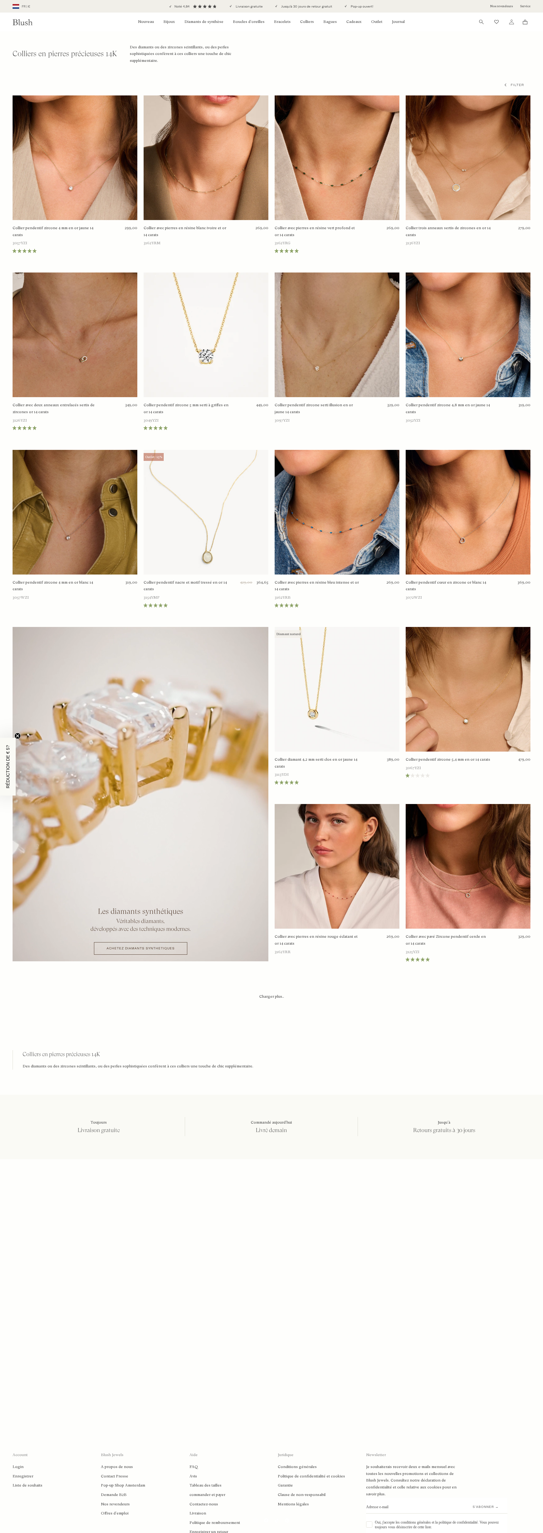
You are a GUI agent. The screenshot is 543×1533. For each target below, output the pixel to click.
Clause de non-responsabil (302, 1495)
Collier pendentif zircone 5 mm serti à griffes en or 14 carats (186, 408)
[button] (8, 767)
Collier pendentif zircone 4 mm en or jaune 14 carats (53, 231)
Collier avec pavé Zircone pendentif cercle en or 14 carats (446, 940)
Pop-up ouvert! (361, 6)
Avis (193, 1476)
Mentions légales (293, 1504)
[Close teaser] (17, 736)
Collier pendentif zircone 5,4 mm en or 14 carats (448, 759)
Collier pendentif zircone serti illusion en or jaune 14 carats (314, 408)
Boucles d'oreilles (249, 21)
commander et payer (207, 1495)
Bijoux (169, 21)
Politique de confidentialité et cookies (311, 1476)
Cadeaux (354, 21)
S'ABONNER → (486, 1507)
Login (18, 1467)
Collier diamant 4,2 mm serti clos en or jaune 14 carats (316, 763)
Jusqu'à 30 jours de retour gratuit (306, 6)
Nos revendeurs (501, 6)
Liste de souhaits (27, 1485)
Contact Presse (114, 1476)
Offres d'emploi (115, 1513)
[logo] (22, 22)
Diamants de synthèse (203, 21)
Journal (398, 21)
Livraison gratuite (249, 6)
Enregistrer (23, 1476)
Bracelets (282, 21)
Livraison (197, 1513)
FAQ (193, 1467)
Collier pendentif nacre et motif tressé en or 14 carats (185, 585)
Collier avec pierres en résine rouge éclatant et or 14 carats (316, 940)
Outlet (376, 21)
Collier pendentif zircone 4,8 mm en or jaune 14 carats (448, 408)
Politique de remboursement (214, 1522)
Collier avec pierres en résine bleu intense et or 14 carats (317, 585)
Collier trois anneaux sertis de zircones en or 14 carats (448, 231)
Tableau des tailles (205, 1485)
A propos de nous (117, 1467)
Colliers (307, 21)
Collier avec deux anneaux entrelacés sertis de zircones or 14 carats (54, 408)
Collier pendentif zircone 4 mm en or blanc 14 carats (53, 585)
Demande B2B (114, 1495)
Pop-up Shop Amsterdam (123, 1485)
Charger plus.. (271, 996)
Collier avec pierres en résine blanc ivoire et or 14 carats (185, 231)
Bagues (330, 21)
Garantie (285, 1485)
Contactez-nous (203, 1504)
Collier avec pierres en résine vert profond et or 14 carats (315, 231)
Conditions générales (297, 1467)
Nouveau (146, 21)
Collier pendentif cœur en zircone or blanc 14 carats (446, 585)
